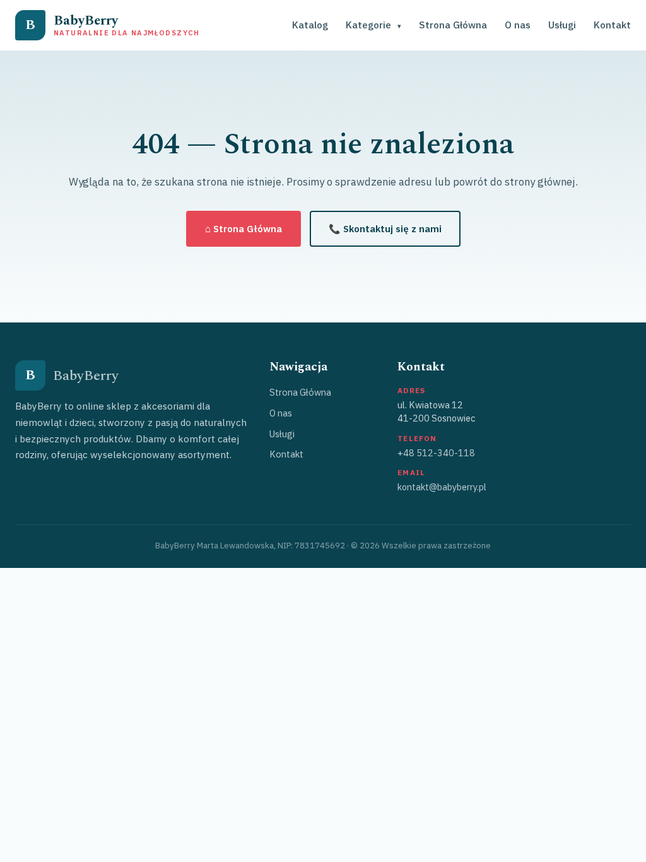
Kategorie (373, 24)
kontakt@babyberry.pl (441, 487)
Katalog (310, 24)
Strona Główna (453, 24)
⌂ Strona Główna (243, 229)
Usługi (562, 24)
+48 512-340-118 (436, 453)
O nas (518, 24)
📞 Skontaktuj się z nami (385, 229)
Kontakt (612, 24)
